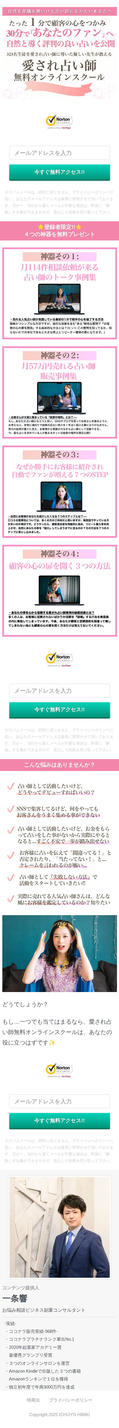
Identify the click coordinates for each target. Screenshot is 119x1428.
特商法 (33, 1400)
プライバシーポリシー (70, 1400)
